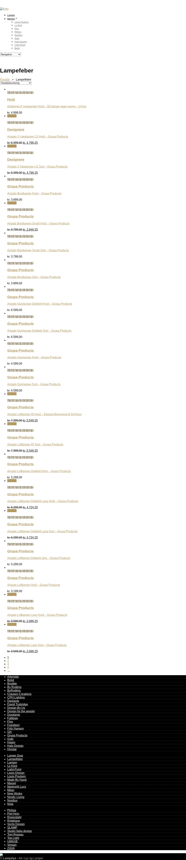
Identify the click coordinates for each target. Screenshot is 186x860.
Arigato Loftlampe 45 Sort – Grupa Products (35, 444)
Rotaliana (13, 820)
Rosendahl (14, 817)
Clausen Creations (19, 694)
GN (9, 732)
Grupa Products (20, 186)
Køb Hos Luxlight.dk (20, 92)
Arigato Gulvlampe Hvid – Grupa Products (34, 357)
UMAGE (12, 841)
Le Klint (18, 25)
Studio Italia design (19, 831)
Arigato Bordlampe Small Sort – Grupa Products (38, 250)
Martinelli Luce (16, 786)
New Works (14, 793)
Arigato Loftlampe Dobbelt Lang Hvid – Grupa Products (42, 501)
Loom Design (16, 772)
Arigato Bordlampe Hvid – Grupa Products (34, 193)
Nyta (10, 803)
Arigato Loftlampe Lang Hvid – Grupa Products (37, 614)
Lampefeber (15, 759)
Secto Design (16, 824)
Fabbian (12, 718)
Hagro (11, 742)
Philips (18, 32)
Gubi (17, 38)
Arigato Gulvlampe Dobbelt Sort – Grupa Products (39, 330)
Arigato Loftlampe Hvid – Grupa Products (33, 584)
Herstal (12, 749)
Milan (10, 790)
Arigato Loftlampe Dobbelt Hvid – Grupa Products (39, 471)
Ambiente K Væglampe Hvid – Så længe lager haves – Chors (46, 106)
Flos (17, 28)
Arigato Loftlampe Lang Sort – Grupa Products (36, 645)
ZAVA (11, 848)
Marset (11, 783)
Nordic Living (15, 797)
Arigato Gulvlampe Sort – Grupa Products (33, 384)
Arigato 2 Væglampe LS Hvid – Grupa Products (37, 136)
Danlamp (13, 700)
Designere (15, 129)
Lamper (11, 15)
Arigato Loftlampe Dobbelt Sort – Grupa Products (38, 558)
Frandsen (13, 725)
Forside (5, 79)
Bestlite (12, 683)
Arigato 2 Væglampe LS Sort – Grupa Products (37, 166)
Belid (17, 48)
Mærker (11, 19)
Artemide (13, 676)
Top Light (13, 837)
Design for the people (21, 711)
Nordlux (18, 35)
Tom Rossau (15, 834)
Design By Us (16, 707)
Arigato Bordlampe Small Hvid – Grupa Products (38, 223)
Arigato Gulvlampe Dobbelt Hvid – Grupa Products (39, 303)
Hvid (11, 99)
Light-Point (20, 45)
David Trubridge (17, 704)
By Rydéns (14, 687)
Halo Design (21, 42)
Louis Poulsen (22, 22)
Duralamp (13, 714)
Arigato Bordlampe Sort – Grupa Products (34, 277)
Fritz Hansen (15, 728)
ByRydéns (14, 690)
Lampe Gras (15, 755)
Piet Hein (13, 813)
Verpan (12, 844)
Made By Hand (17, 779)
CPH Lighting (16, 697)
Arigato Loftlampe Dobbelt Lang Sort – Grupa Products (42, 531)
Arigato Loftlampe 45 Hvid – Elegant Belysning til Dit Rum (44, 414)
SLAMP (12, 827)
